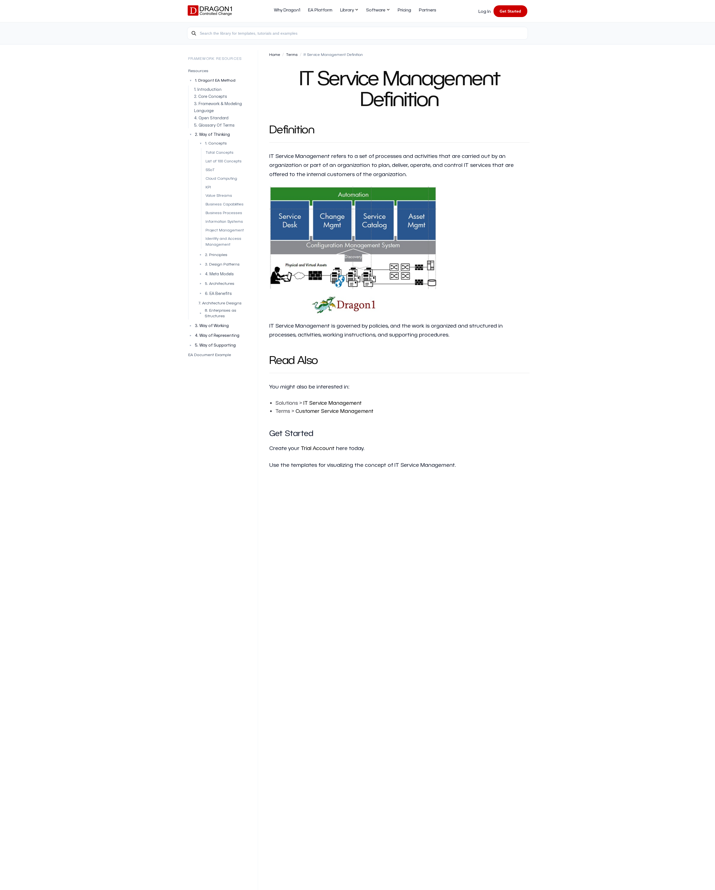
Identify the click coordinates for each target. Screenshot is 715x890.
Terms (292, 54)
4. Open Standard (211, 117)
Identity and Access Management (223, 241)
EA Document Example (209, 354)
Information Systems (224, 221)
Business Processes (224, 212)
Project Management (225, 230)
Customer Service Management (334, 411)
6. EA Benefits (218, 293)
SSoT (210, 169)
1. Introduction (207, 89)
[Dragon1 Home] (210, 11)
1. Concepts (213, 143)
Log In (484, 11)
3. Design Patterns (219, 264)
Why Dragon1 (287, 9)
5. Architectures (216, 283)
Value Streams (219, 195)
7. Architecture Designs (220, 302)
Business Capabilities (225, 204)
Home (274, 54)
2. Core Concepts (210, 96)
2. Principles (213, 254)
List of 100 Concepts (224, 161)
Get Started (510, 11)
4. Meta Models (219, 273)
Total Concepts (219, 152)
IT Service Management (332, 403)
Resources (198, 70)
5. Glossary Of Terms (214, 124)
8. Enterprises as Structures (217, 313)
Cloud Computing (221, 178)
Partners (427, 9)
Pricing (404, 9)
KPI (208, 186)
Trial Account (318, 448)
